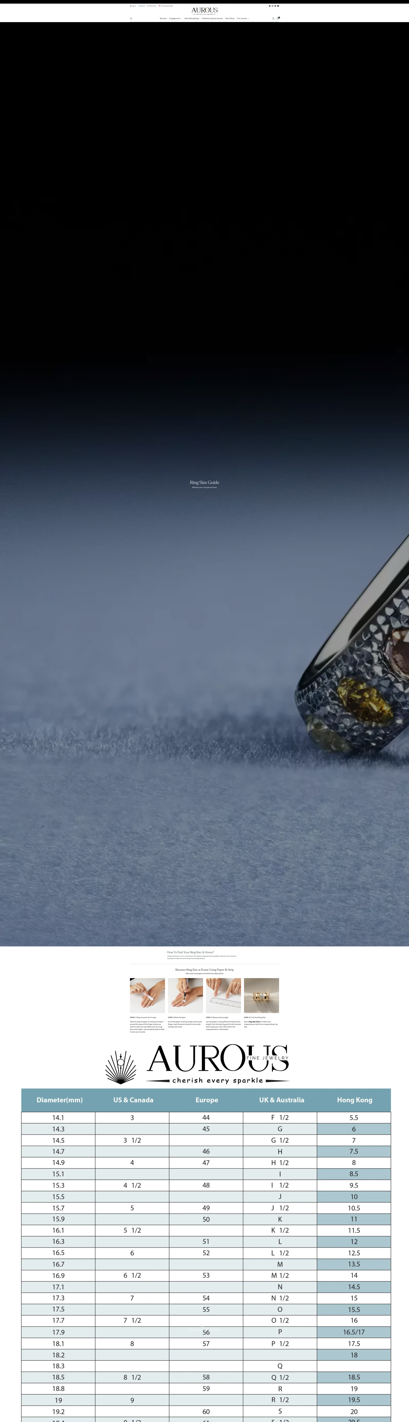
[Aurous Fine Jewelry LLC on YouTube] (278, 6)
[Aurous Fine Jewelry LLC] (204, 11)
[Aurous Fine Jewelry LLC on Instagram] (273, 6)
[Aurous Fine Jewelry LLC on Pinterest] (275, 6)
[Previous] (177, 2)
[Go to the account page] (273, 18)
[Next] (231, 2)
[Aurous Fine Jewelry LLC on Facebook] (270, 6)
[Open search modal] (131, 18)
